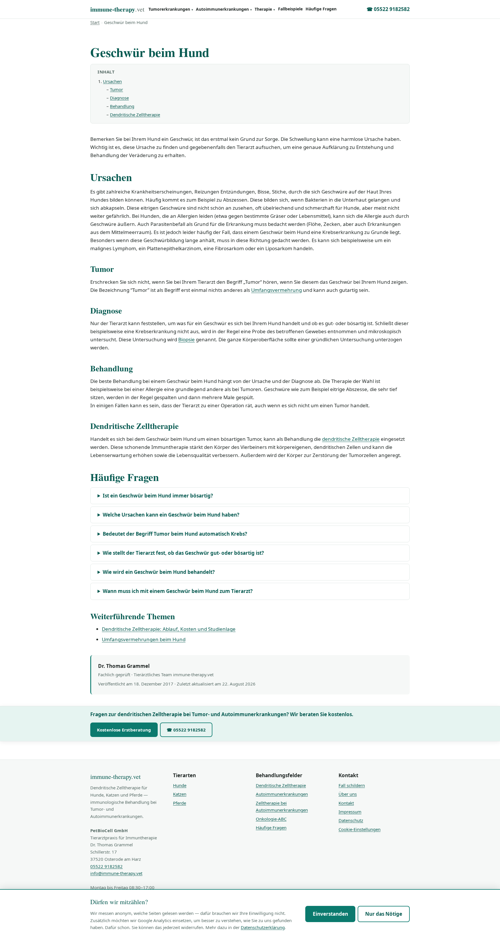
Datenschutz (351, 820)
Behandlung (122, 106)
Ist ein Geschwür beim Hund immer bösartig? (158, 495)
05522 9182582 (106, 866)
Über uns (348, 794)
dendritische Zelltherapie (351, 439)
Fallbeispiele (290, 9)
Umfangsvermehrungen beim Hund (143, 639)
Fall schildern (352, 785)
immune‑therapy (117, 9)
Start (95, 22)
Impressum (350, 811)
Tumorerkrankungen (170, 9)
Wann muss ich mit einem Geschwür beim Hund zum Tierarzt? (178, 591)
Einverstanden (330, 914)
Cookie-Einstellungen (359, 829)
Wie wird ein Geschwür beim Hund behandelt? (159, 572)
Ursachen (112, 81)
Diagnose (119, 98)
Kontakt (346, 803)
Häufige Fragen (321, 9)
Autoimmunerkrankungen (224, 9)
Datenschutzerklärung (263, 927)
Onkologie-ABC (271, 819)
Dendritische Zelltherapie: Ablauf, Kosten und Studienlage (169, 629)
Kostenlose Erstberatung (124, 730)
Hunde (179, 785)
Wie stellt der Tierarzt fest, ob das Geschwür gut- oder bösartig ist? (183, 553)
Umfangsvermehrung (276, 290)
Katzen (179, 794)
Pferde (179, 803)
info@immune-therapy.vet (116, 873)
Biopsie (186, 339)
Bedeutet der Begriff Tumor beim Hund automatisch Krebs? (175, 533)
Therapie (265, 9)
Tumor (116, 89)
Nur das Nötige (383, 914)
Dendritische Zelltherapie (135, 114)
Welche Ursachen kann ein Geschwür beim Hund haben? (171, 514)
